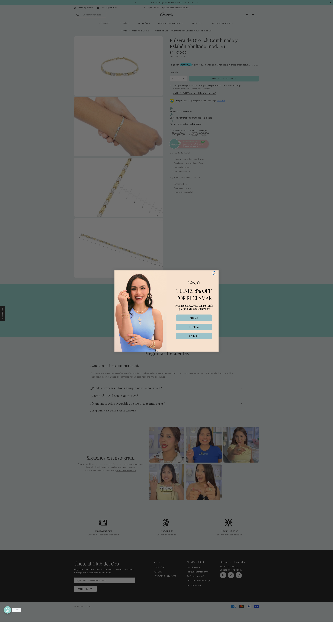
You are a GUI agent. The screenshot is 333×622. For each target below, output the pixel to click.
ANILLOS (194, 317)
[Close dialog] (214, 273)
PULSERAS (194, 326)
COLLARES (194, 336)
